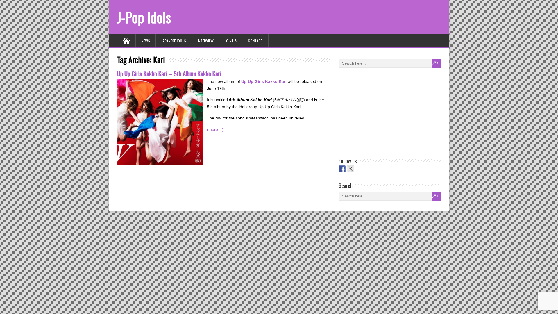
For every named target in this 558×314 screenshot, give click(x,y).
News (145, 41)
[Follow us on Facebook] (342, 168)
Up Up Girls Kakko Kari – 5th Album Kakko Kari (169, 73)
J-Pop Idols (144, 17)
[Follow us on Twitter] (350, 168)
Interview (205, 41)
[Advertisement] (382, 111)
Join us (231, 41)
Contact (255, 41)
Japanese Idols (173, 41)
